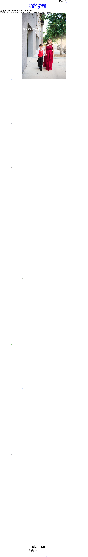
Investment (7, 2)
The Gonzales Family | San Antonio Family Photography (8, 543)
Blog (66, 2)
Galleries (5, 2)
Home (1, 2)
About (3, 2)
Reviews (61, 2)
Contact (64, 2)
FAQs (59, 2)
